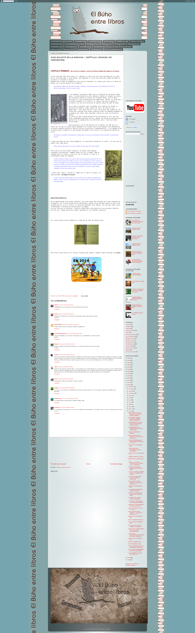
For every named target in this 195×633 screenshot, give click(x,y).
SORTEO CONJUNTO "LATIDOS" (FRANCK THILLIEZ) (138, 291)
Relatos (127, 350)
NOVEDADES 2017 (71, 47)
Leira (55, 366)
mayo (130, 402)
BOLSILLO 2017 (126, 47)
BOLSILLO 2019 (113, 47)
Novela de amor (130, 340)
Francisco (56, 354)
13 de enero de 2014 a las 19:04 (65, 378)
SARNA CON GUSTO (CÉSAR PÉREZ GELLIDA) (137, 237)
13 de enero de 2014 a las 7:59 (65, 305)
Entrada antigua (116, 464)
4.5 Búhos (128, 326)
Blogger (108, 629)
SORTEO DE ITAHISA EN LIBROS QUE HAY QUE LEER (135, 494)
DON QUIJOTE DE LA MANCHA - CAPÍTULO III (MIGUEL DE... (135, 437)
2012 (128, 560)
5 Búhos (127, 328)
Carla (55, 378)
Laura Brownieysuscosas (60, 333)
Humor (127, 332)
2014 (128, 384)
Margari (56, 387)
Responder (57, 309)
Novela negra (129, 346)
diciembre (131, 386)
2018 (128, 376)
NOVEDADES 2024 (81, 41)
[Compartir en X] (84, 296)
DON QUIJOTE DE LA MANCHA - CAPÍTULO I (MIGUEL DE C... (135, 513)
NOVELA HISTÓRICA (137, 41)
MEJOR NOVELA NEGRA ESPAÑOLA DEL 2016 (137, 299)
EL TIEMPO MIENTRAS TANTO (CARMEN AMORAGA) (134, 478)
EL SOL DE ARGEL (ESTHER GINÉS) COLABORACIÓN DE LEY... (136, 473)
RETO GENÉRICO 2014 (134, 544)
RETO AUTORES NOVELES (135, 519)
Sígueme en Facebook (127, 119)
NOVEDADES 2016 (85, 47)
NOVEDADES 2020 (57, 44)
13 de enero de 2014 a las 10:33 (66, 314)
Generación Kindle (130, 330)
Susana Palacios (58, 324)
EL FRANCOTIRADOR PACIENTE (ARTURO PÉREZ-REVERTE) (134, 419)
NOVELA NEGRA (109, 41)
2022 (128, 367)
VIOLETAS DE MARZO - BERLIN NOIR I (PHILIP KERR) (135, 468)
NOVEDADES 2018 (56, 47)
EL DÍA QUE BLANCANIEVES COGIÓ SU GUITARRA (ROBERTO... (136, 535)
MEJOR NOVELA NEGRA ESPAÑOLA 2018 (137, 306)
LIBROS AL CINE (106, 44)
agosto (130, 395)
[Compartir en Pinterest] (87, 296)
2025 (128, 360)
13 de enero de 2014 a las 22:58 (66, 387)
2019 (128, 373)
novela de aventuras (131, 351)
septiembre (131, 393)
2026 (128, 358)
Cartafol (56, 407)
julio (130, 397)
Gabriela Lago (58, 398)
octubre (131, 391)
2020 (128, 371)
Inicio (88, 464)
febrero (131, 408)
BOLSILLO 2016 (56, 49)
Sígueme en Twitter (127, 123)
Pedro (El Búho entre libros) (134, 211)
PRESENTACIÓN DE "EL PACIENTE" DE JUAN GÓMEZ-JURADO (135, 414)
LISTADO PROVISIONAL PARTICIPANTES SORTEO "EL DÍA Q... (135, 442)
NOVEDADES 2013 (96, 49)
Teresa (56, 314)
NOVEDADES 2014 (82, 49)
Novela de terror (130, 342)
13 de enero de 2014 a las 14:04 (67, 344)
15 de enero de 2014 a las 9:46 (66, 407)
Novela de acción (130, 338)
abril (130, 404)
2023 (128, 364)
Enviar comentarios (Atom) (63, 467)
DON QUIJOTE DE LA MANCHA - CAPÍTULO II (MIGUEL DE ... (135, 483)
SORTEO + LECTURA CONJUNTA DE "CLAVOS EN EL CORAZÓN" (135, 464)
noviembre (131, 389)
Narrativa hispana (130, 336)
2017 (128, 378)
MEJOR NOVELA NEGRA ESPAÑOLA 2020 (137, 253)
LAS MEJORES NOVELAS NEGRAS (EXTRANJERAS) (137, 261)
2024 (128, 362)
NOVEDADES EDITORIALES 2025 (61, 41)
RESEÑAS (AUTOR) (122, 41)
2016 (128, 380)
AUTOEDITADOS (119, 44)
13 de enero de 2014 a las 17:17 (67, 354)
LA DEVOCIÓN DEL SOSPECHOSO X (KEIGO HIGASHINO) (135, 429)
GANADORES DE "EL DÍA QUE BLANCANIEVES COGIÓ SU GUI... (135, 424)
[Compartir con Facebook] (86, 296)
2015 (128, 382)
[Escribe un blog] (83, 296)
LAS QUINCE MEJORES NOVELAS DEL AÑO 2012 (137, 222)
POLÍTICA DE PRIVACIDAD (113, 49)
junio (130, 400)
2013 (128, 557)
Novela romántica (130, 348)
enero (130, 411)
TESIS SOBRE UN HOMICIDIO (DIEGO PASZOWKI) (134, 450)
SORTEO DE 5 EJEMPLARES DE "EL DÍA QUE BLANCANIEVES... (136, 530)
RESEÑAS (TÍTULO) (93, 44)
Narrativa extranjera (131, 334)
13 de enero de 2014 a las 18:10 (65, 366)
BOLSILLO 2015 (68, 49)
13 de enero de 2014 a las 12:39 (74, 333)
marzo (130, 406)
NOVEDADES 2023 (95, 41)
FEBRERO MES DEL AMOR (135, 456)
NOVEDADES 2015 (100, 47)
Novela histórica (130, 344)
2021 (128, 369)
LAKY (55, 305)
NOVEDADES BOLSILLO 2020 (74, 44)
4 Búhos (127, 324)
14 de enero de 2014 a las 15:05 (70, 398)
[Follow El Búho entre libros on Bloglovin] (132, 128)
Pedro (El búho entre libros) (134, 213)
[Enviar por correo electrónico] (81, 296)
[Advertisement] (86, 450)
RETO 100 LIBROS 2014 (134, 541)
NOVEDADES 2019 (133, 44)
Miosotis (56, 344)
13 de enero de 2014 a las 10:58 (70, 324)
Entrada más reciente (58, 464)
